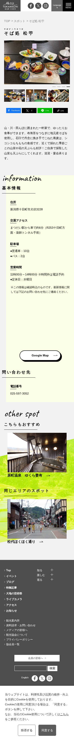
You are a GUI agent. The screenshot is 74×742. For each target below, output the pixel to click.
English (25, 677)
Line (44, 110)
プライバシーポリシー (19, 639)
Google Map (40, 355)
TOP (7, 21)
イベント (11, 576)
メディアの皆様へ (17, 630)
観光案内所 (13, 620)
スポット (19, 21)
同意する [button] (47, 730)
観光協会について (17, 634)
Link (60, 110)
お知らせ (11, 610)
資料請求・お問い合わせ (21, 625)
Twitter (29, 110)
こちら (64, 714)
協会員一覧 (13, 644)
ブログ (10, 581)
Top (8, 570)
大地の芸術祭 (14, 593)
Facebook (13, 110)
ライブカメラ (14, 599)
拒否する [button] (26, 730)
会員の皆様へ (35, 658)
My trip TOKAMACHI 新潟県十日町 (10, 5)
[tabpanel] (37, 62)
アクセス (11, 604)
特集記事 (11, 587)
